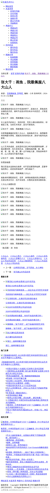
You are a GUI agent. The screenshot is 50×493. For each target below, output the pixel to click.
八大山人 (4, 256)
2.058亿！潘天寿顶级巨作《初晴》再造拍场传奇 (27, 474)
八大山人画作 (28, 256)
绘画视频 (14, 57)
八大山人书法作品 (12, 263)
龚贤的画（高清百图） (16, 440)
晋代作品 (14, 50)
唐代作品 (14, 47)
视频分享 (36, 481)
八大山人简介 (15, 256)
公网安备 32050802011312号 (12, 490)
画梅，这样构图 (13, 443)
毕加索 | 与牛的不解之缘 (16, 378)
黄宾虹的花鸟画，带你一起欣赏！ (20, 459)
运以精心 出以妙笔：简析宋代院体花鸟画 (23, 381)
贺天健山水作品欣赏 (21, 272)
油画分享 (14, 18)
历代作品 (28, 481)
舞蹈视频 (14, 67)
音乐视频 (14, 64)
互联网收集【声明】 (15, 93)
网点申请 (14, 40)
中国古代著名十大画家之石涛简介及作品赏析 (25, 369)
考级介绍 (14, 30)
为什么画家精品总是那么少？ (19, 476)
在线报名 (14, 43)
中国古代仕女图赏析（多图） (19, 383)
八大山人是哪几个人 (16, 258)
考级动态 (14, 28)
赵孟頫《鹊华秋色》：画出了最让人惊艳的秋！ (26, 452)
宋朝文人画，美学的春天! (17, 445)
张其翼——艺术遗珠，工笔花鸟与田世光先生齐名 (27, 469)
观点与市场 (15, 21)
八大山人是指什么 (34, 258)
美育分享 (14, 16)
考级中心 (20, 481)
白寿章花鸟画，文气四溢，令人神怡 (28, 268)
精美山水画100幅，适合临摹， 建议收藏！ (24, 398)
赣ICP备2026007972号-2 (38, 487)
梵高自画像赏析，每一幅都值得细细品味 (23, 376)
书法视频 (14, 60)
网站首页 (4, 481)
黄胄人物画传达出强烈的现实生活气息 (23, 467)
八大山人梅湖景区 (25, 261)
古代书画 (14, 14)
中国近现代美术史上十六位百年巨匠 (21, 386)
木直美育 (12, 481)
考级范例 (14, 33)
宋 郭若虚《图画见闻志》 (17, 393)
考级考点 (14, 35)
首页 (12, 73)
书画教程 (14, 23)
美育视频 (14, 62)
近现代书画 (15, 11)
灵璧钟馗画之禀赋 (14, 395)
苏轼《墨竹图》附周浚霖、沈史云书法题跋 (25, 472)
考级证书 (14, 38)
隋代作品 (14, 52)
